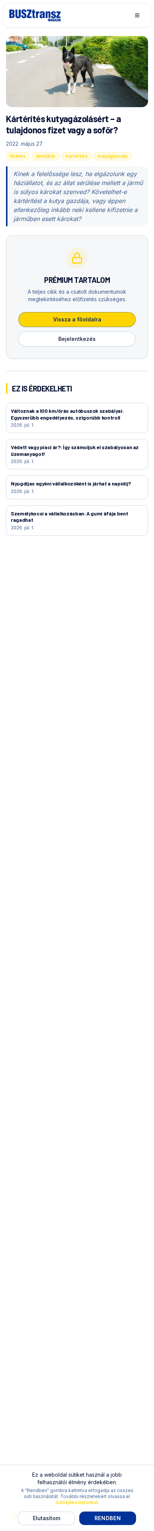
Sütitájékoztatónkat (76, 1502)
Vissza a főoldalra (77, 319)
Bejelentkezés (77, 339)
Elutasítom (46, 1518)
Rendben (108, 1518)
